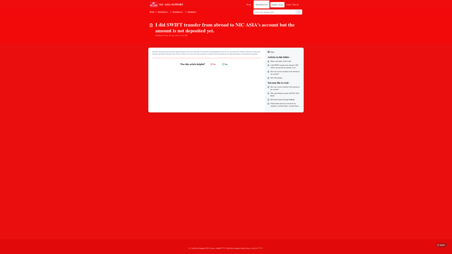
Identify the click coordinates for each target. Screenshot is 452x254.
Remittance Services (180, 11)
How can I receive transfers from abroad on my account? (285, 72)
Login (288, 4)
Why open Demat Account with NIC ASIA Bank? (284, 94)
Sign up (296, 4)
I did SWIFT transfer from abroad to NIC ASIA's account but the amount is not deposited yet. (284, 66)
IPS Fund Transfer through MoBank (282, 99)
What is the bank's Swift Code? (280, 61)
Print (272, 52)
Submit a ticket (277, 4)
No (214, 64)
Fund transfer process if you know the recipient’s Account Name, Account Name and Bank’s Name (284, 104)
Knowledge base (262, 4)
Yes (226, 64)
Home (248, 4)
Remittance (192, 11)
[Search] (299, 12)
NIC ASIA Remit (276, 78)
